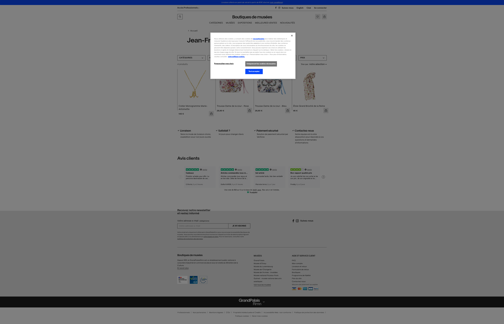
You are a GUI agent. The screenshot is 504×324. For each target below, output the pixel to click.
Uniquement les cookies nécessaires (261, 64)
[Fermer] (292, 36)
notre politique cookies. (236, 56)
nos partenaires (258, 39)
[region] (253, 55)
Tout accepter (254, 71)
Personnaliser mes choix (223, 63)
